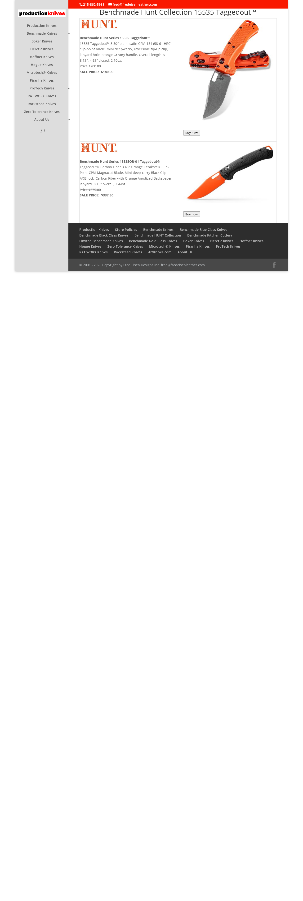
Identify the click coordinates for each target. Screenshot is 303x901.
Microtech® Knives (42, 73)
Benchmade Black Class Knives (103, 235)
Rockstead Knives (42, 104)
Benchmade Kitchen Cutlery (209, 235)
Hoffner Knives (42, 57)
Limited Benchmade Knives (101, 241)
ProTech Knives (42, 88)
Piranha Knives (42, 81)
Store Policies (126, 229)
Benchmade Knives (42, 34)
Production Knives (42, 26)
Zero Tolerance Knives (42, 112)
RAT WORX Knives (42, 96)
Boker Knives (41, 41)
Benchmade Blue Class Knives (203, 229)
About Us (41, 120)
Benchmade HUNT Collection (157, 235)
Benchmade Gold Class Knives (153, 241)
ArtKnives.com (159, 252)
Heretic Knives (41, 49)
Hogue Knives (42, 65)
